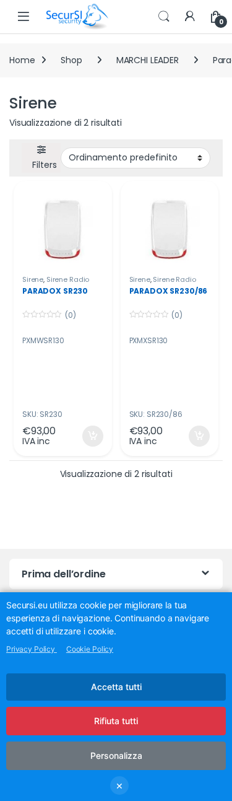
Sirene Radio (67, 279)
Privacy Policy (31, 649)
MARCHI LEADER (147, 60)
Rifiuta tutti (116, 721)
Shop (71, 60)
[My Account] (190, 17)
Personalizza (116, 755)
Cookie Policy (89, 649)
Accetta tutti (116, 686)
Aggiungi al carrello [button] (85, 436)
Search (164, 17)
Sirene (32, 279)
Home (22, 60)
